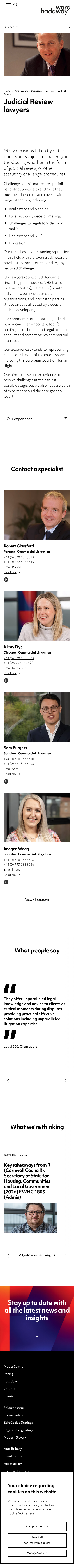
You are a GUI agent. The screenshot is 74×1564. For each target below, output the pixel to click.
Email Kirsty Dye (15, 668)
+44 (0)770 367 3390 (18, 663)
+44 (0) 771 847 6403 (19, 764)
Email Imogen (13, 870)
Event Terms (13, 1456)
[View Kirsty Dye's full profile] (37, 616)
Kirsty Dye (13, 647)
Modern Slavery (15, 1438)
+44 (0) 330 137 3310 (19, 759)
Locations (11, 1382)
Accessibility (13, 1464)
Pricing (8, 1374)
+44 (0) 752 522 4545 (19, 562)
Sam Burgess (15, 748)
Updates (22, 1155)
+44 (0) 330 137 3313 (19, 558)
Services (50, 91)
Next (65, 1080)
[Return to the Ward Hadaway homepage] (55, 9)
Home (7, 91)
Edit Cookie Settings (18, 1423)
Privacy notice (14, 1408)
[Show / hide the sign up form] (37, 1337)
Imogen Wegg (16, 849)
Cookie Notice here (21, 1514)
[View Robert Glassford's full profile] (37, 515)
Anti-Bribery (13, 1449)
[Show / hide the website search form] (15, 5)
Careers (9, 1389)
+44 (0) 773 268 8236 (19, 865)
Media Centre (14, 1367)
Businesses (11, 27)
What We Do (21, 91)
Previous (8, 1080)
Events (9, 1397)
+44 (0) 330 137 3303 (19, 659)
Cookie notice (13, 1415)
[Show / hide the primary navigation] (8, 4)
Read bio (10, 572)
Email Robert (13, 567)
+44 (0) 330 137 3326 (19, 860)
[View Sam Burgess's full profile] (37, 717)
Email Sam (11, 769)
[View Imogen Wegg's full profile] (37, 817)
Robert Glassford (19, 546)
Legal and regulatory (18, 1430)
